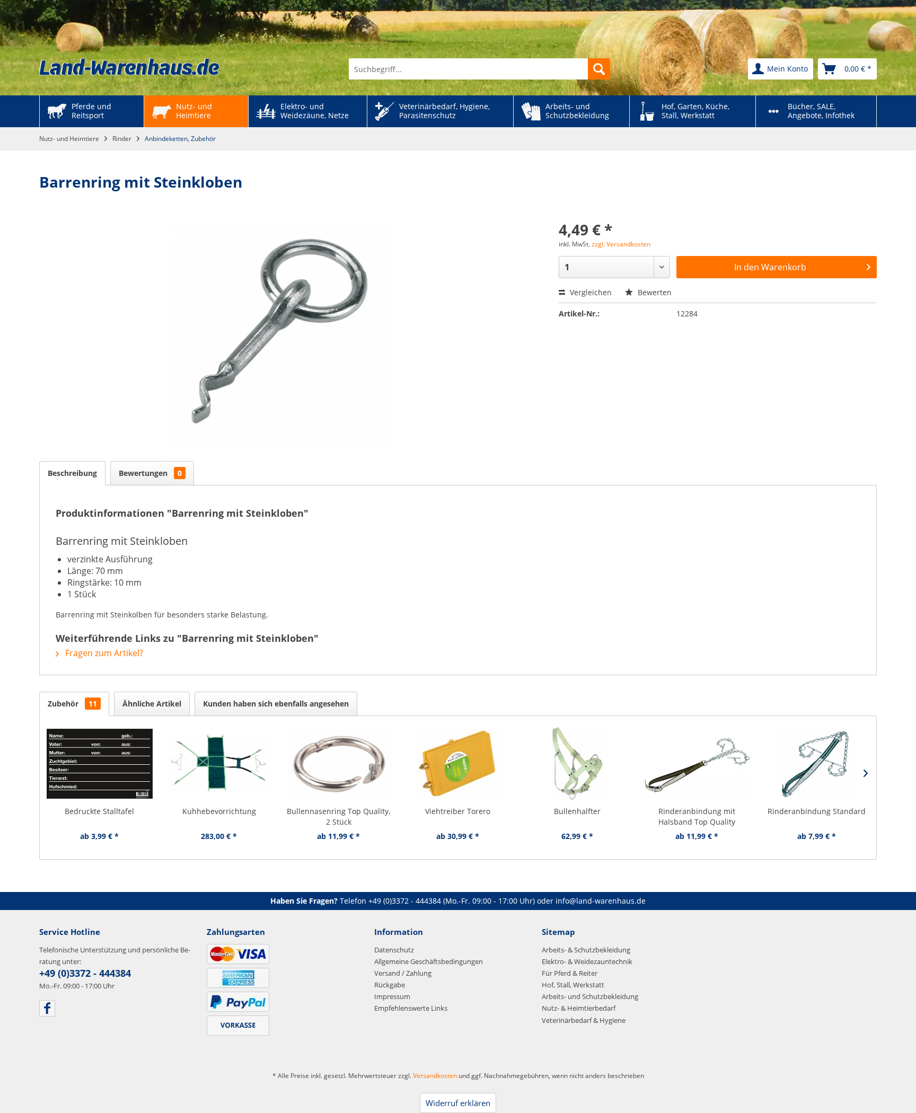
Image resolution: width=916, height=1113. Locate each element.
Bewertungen (150, 473)
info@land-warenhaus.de (601, 901)
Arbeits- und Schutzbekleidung (590, 996)
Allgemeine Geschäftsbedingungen (428, 961)
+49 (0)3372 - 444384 (404, 901)
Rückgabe (389, 985)
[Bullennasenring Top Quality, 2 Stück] (338, 764)
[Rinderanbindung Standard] (816, 764)
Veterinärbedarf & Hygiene (584, 1020)
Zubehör (72, 704)
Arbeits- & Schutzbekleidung (586, 950)
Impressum (392, 996)
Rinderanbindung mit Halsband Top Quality (696, 816)
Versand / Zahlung (402, 973)
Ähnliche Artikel (151, 704)
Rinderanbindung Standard (817, 811)
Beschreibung (72, 473)
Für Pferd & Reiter (569, 973)
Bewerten (654, 292)
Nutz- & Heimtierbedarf (578, 1008)
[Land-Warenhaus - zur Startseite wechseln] (129, 66)
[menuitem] (479, 69)
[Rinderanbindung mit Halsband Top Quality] (696, 764)
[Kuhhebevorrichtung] (218, 764)
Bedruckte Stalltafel (99, 811)
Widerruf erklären (458, 1103)
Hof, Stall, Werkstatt (573, 985)
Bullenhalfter (577, 811)
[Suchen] (599, 69)
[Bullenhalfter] (577, 764)
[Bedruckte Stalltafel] (99, 764)
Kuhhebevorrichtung (219, 811)
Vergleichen (590, 292)
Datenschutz (394, 950)
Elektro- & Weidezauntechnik (587, 961)
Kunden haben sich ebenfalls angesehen (276, 704)
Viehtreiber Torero (457, 811)
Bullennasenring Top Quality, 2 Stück (338, 816)
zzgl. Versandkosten (621, 244)
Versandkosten (435, 1075)
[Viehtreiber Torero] (457, 764)
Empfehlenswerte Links (410, 1008)
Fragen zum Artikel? (103, 653)
